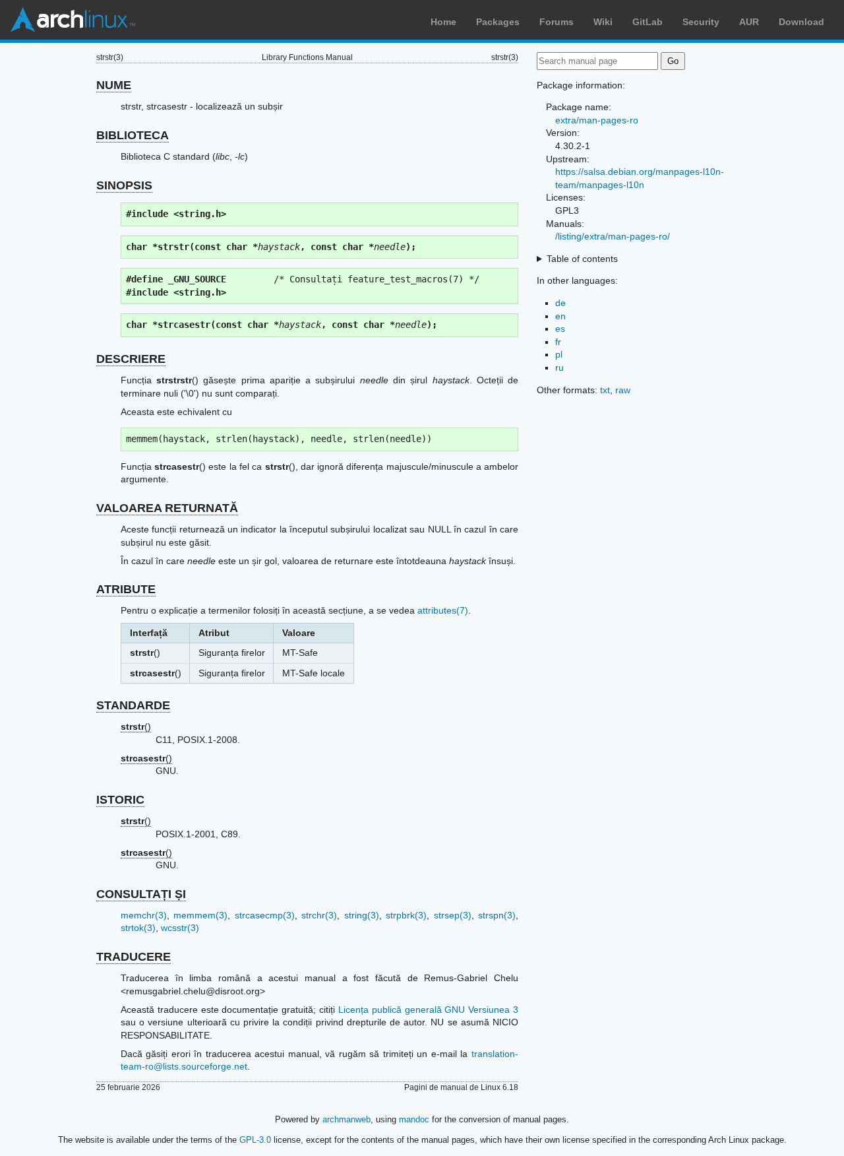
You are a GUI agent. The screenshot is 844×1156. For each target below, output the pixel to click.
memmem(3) (200, 915)
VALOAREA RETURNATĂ (167, 508)
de (560, 303)
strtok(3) (138, 927)
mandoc (414, 1119)
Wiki (603, 21)
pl (558, 354)
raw (622, 390)
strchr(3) (319, 915)
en (560, 316)
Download (801, 21)
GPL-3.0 (255, 1140)
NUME (113, 85)
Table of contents (582, 258)
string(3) (361, 915)
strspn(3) (497, 915)
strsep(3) (452, 915)
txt (605, 390)
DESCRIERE (131, 359)
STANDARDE (133, 705)
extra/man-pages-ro (596, 120)
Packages (498, 21)
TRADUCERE (133, 956)
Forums (556, 21)
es (560, 328)
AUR (749, 21)
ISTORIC (120, 799)
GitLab (647, 21)
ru (559, 367)
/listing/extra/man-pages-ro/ (612, 236)
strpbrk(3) (406, 915)
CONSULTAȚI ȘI (141, 894)
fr (558, 342)
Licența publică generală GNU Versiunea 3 (428, 1009)
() (136, 726)
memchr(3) (144, 915)
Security (700, 21)
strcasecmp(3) (265, 915)
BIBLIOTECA (132, 135)
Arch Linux (72, 20)
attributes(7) (442, 610)
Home (443, 21)
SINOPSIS (124, 185)
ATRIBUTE (126, 589)
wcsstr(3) (180, 927)
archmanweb (346, 1119)
